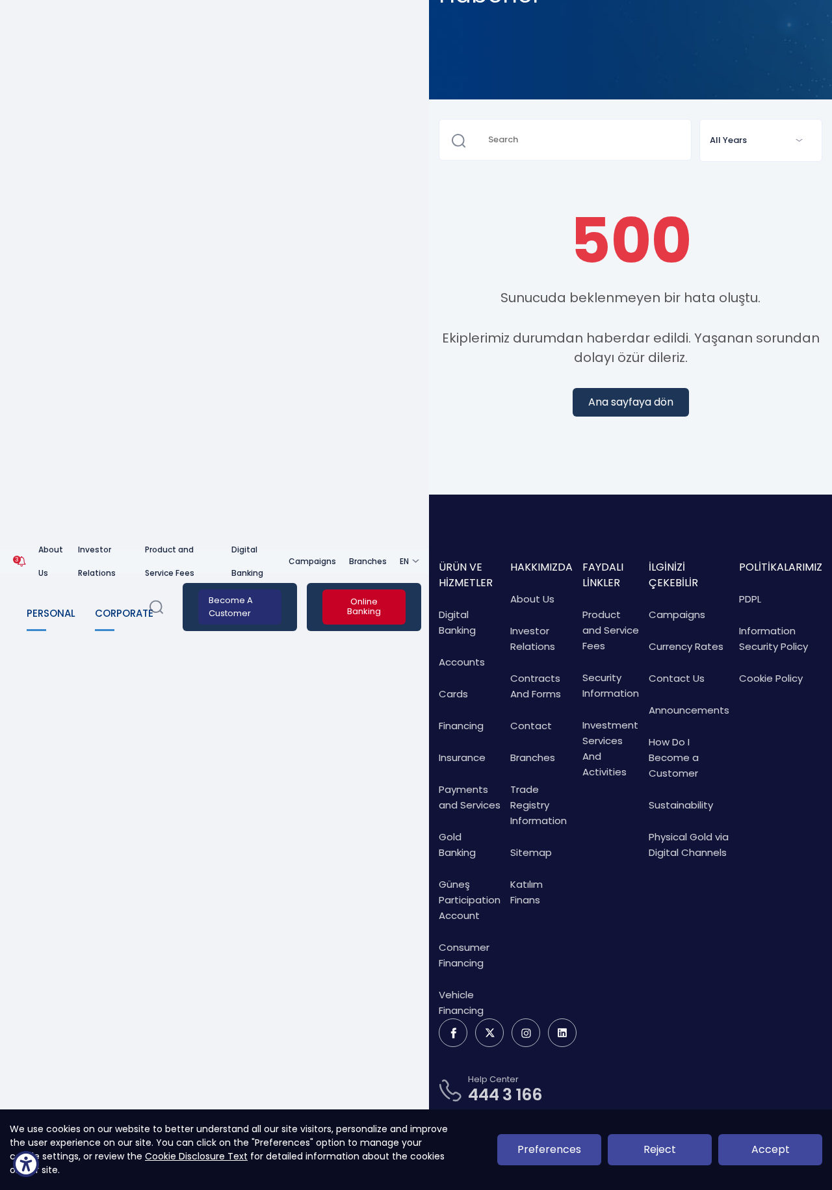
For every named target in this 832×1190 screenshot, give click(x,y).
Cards (453, 694)
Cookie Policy (771, 678)
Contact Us (677, 678)
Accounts (462, 662)
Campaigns (312, 561)
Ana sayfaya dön (630, 402)
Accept (770, 1149)
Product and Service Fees (169, 561)
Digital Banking (247, 561)
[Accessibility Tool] (26, 1164)
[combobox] (761, 140)
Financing (461, 725)
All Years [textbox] (728, 140)
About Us (50, 561)
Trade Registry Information (538, 805)
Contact (531, 725)
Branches (368, 561)
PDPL (750, 599)
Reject (660, 1149)
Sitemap (531, 852)
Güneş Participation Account (469, 899)
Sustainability (681, 805)
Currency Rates (686, 646)
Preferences (549, 1149)
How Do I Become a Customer (674, 757)
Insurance (462, 757)
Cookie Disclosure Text (196, 1156)
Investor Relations (97, 561)
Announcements (689, 710)
